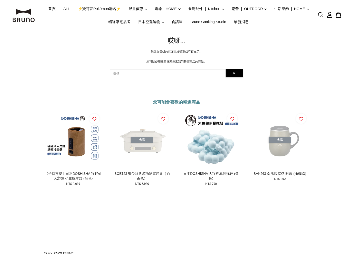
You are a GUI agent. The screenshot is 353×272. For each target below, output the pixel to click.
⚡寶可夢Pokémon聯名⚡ (99, 9)
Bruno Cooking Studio (208, 22)
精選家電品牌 (119, 22)
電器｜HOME (166, 9)
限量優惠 (135, 9)
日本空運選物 (149, 22)
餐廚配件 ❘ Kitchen (204, 9)
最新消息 (241, 22)
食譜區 (177, 22)
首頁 (52, 9)
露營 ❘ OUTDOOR (247, 9)
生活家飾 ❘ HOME (289, 9)
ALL (66, 9)
